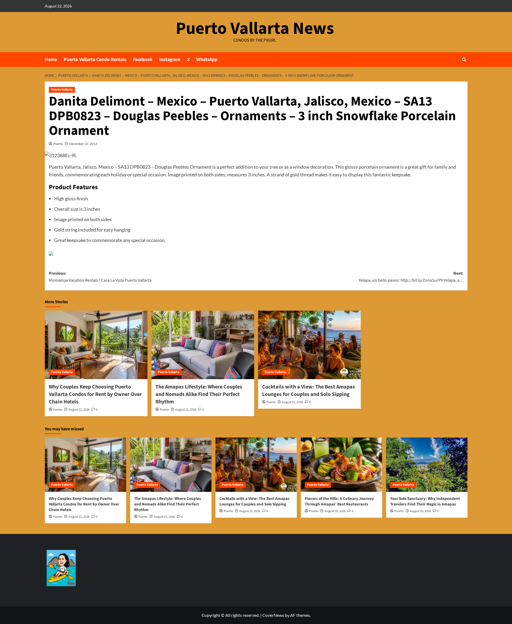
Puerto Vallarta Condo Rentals (95, 59)
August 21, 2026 (185, 409)
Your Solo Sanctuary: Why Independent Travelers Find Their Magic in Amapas (425, 501)
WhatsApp (206, 59)
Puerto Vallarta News (255, 28)
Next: (411, 276)
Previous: (100, 276)
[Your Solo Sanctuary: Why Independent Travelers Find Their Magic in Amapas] (426, 464)
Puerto (58, 144)
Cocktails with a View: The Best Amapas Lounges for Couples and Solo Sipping (308, 390)
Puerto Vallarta (62, 89)
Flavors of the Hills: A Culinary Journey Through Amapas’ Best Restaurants (339, 501)
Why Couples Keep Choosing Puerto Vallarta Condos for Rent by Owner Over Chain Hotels (95, 394)
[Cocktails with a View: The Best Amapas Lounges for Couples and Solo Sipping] (309, 345)
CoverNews (273, 615)
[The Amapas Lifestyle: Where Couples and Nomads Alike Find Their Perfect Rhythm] (202, 345)
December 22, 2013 (83, 144)
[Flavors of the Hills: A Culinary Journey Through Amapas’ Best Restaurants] (341, 464)
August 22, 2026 (79, 409)
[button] (464, 59)
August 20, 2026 (335, 511)
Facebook (143, 59)
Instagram (169, 59)
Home (51, 59)
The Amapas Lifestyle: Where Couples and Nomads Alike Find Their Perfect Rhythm (198, 394)
